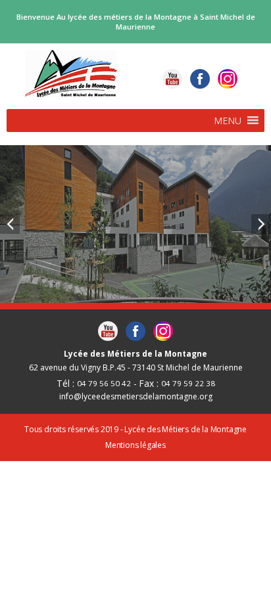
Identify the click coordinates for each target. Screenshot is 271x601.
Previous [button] (10, 224)
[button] (227, 120)
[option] (135, 224)
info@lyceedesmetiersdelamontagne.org (135, 396)
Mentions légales (135, 445)
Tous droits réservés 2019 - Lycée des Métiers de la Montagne (135, 429)
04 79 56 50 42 (104, 383)
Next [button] (261, 224)
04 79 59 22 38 (188, 383)
